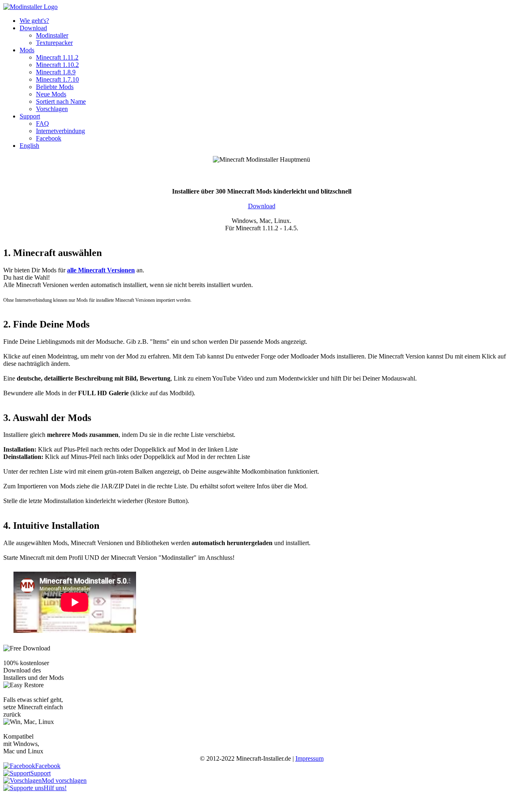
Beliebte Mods (55, 86)
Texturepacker (54, 42)
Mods (27, 50)
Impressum (309, 758)
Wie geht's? (34, 20)
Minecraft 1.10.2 (57, 64)
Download (33, 27)
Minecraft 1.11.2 (57, 57)
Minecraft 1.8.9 (56, 72)
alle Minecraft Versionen (101, 270)
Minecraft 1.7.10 (57, 79)
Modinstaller (52, 35)
